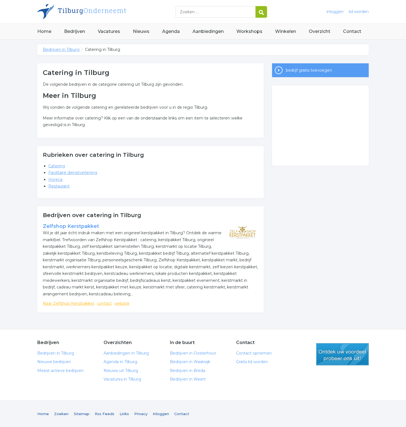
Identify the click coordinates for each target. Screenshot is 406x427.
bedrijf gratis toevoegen (309, 70)
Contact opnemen (254, 353)
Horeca (55, 179)
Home (44, 31)
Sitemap (81, 414)
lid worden (359, 11)
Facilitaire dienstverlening (72, 172)
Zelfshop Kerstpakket (71, 226)
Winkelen (285, 31)
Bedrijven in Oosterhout (193, 353)
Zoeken (61, 414)
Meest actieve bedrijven (60, 370)
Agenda (171, 31)
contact (104, 303)
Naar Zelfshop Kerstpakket (68, 303)
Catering (56, 165)
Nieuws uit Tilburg (121, 370)
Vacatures (109, 31)
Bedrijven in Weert (188, 379)
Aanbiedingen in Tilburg (126, 353)
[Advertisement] (320, 125)
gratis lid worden (342, 354)
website (122, 303)
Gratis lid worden (252, 361)
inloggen (335, 11)
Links (124, 414)
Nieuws (141, 31)
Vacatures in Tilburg (122, 379)
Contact (352, 31)
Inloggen (161, 414)
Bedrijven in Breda (187, 370)
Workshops (249, 31)
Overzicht (319, 31)
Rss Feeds (104, 414)
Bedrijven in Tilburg (106, 11)
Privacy (140, 414)
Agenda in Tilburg (120, 361)
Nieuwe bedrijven (54, 361)
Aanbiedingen (208, 31)
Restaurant (59, 186)
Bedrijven (74, 31)
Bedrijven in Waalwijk (190, 361)
